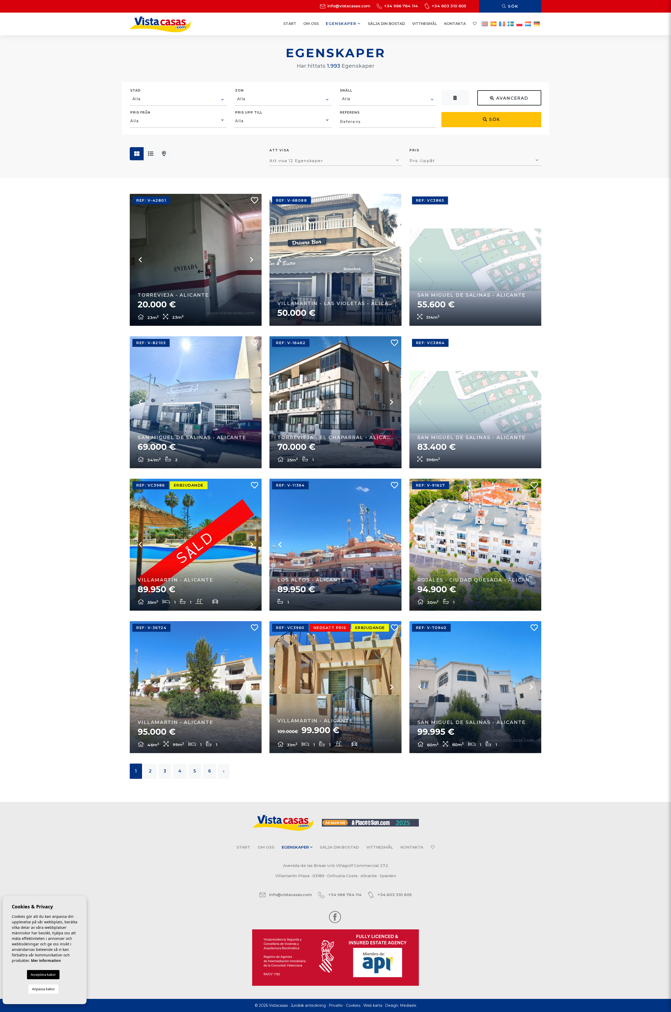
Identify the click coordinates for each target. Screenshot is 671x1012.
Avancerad (511, 98)
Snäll (346, 90)
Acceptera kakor (43, 974)
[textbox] (178, 99)
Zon (239, 90)
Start (289, 23)
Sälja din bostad (386, 23)
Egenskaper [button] (342, 23)
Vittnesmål (424, 23)
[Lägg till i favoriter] (252, 202)
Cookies (353, 1005)
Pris (414, 150)
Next (251, 260)
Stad (135, 90)
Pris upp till (248, 112)
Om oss (311, 23)
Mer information (46, 960)
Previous (140, 260)
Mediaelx (408, 1005)
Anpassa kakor (43, 989)
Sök (512, 6)
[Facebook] (335, 916)
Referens (350, 112)
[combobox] (178, 100)
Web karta (372, 1005)
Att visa (279, 150)
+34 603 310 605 (448, 5)
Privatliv (336, 1005)
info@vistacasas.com (348, 5)
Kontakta (455, 23)
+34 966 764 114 (400, 5)
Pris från (140, 112)
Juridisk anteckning (308, 1005)
